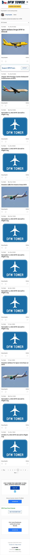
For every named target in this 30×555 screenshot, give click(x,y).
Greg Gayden (4, 57)
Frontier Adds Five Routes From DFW (14, 185)
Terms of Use (12, 551)
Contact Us (11, 544)
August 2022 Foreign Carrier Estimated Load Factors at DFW (14, 77)
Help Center (18, 544)
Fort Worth (3, 26)
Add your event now (15, 511)
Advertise (15, 501)
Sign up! (15, 488)
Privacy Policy (18, 551)
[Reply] (6, 61)
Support (24, 68)
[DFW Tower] (13, 2)
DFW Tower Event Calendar (8, 508)
